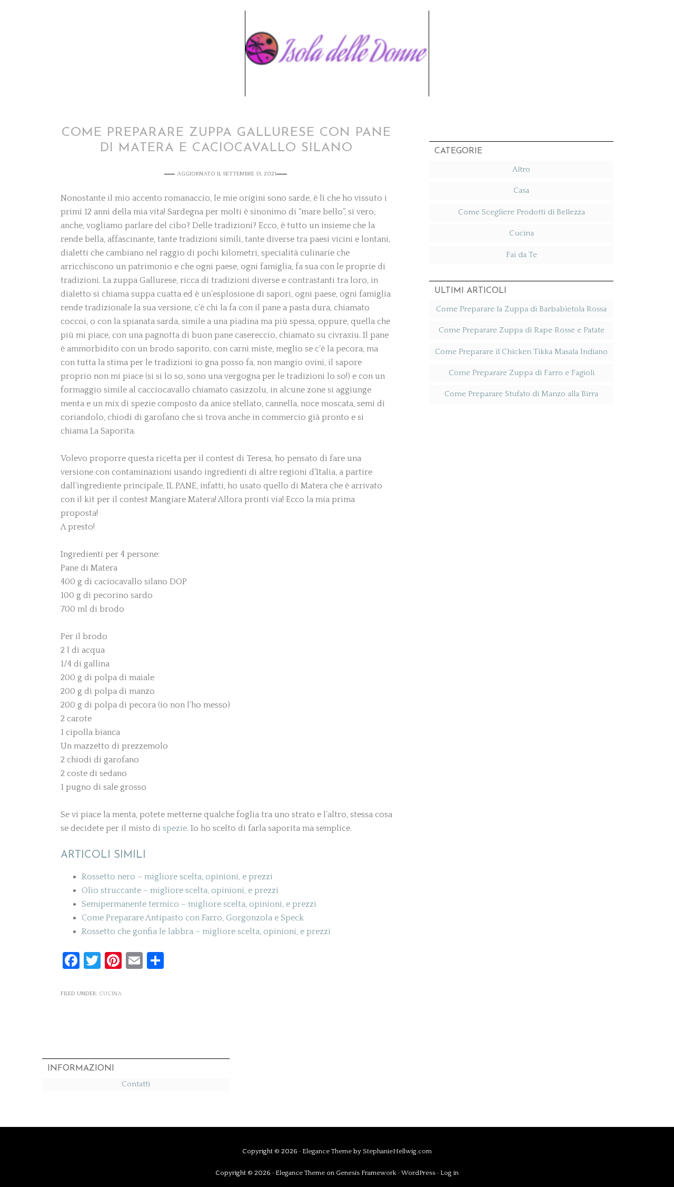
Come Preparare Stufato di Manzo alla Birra (521, 393)
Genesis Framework (366, 1172)
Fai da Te (521, 254)
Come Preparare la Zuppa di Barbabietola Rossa (521, 309)
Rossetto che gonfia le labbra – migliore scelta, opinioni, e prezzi (206, 931)
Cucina (110, 993)
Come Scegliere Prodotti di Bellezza (521, 212)
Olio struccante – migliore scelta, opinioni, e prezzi (180, 890)
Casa (521, 190)
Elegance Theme (327, 1151)
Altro (521, 169)
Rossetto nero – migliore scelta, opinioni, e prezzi (177, 876)
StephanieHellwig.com (397, 1151)
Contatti (136, 1084)
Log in (449, 1172)
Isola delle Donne (337, 46)
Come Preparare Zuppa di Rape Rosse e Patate (521, 330)
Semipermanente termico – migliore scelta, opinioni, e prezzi (199, 904)
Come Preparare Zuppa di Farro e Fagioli (521, 372)
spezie (175, 828)
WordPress (418, 1172)
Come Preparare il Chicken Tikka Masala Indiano (521, 351)
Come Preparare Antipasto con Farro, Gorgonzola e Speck (193, 918)
